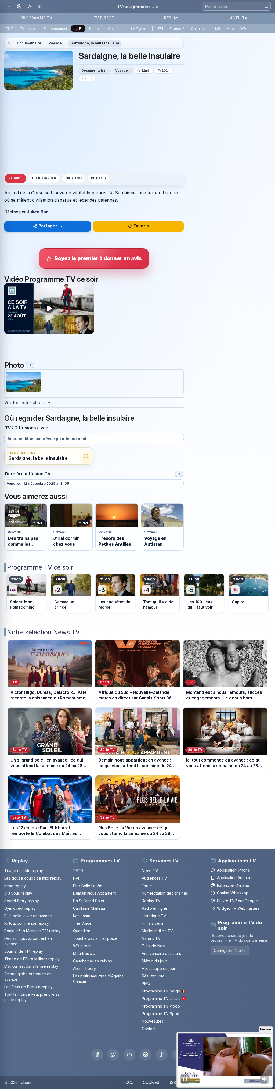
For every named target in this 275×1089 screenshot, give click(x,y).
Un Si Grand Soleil (89, 900)
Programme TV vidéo (161, 1006)
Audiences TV (154, 878)
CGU (129, 1082)
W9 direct (82, 946)
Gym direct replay (20, 908)
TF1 (160, 29)
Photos (98, 178)
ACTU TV (238, 18)
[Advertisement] (94, 131)
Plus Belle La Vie (87, 885)
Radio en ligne (154, 908)
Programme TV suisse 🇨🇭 (164, 998)
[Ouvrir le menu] (8, 6)
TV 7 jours (138, 29)
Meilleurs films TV (157, 931)
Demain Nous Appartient (94, 893)
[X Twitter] (113, 1055)
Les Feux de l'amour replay (28, 986)
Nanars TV (151, 938)
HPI (76, 878)
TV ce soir (28, 29)
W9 (243, 29)
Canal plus (199, 29)
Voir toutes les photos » (27, 402)
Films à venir (153, 923)
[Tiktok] (162, 1055)
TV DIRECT (103, 18)
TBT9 (78, 870)
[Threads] (145, 1055)
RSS (172, 1082)
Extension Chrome (233, 885)
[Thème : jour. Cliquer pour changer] (29, 6)
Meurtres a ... (84, 953)
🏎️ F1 (78, 29)
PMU (146, 983)
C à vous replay (18, 893)
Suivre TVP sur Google (237, 900)
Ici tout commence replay (26, 923)
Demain (95, 29)
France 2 (177, 29)
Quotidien (81, 931)
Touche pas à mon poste (95, 938)
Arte (230, 29)
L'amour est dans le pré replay (31, 966)
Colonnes (116, 29)
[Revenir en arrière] (40, 6)
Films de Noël (154, 946)
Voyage (55, 43)
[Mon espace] (19, 6)
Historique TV (154, 915)
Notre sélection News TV (43, 632)
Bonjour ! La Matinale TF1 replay (32, 931)
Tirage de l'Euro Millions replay (32, 958)
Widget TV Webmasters (238, 908)
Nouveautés (152, 1021)
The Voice (82, 923)
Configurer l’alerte (230, 950)
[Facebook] (97, 1055)
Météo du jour (154, 961)
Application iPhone (233, 870)
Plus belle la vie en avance (28, 915)
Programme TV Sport (160, 1013)
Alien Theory (84, 968)
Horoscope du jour (158, 968)
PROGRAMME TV (36, 18)
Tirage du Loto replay (23, 870)
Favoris (141, 225)
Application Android (234, 877)
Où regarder (44, 178)
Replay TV (151, 900)
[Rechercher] (266, 6)
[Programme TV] (8, 43)
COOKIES (151, 1082)
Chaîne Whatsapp (232, 893)
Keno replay (15, 885)
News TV (150, 870)
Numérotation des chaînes (165, 893)
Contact (148, 1028)
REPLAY (171, 18)
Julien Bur (37, 212)
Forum (147, 885)
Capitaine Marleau (89, 908)
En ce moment (55, 29)
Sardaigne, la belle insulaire (95, 43)
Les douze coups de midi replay (32, 878)
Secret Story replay (21, 900)
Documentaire (29, 43)
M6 (217, 29)
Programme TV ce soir (40, 567)
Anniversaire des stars (161, 953)
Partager (47, 225)
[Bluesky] (129, 1055)
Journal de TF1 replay (23, 951)
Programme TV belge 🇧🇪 (164, 991)
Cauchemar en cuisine (92, 961)
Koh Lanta (81, 915)
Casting (74, 178)
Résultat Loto (153, 976)
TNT (9, 29)
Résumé (15, 178)
